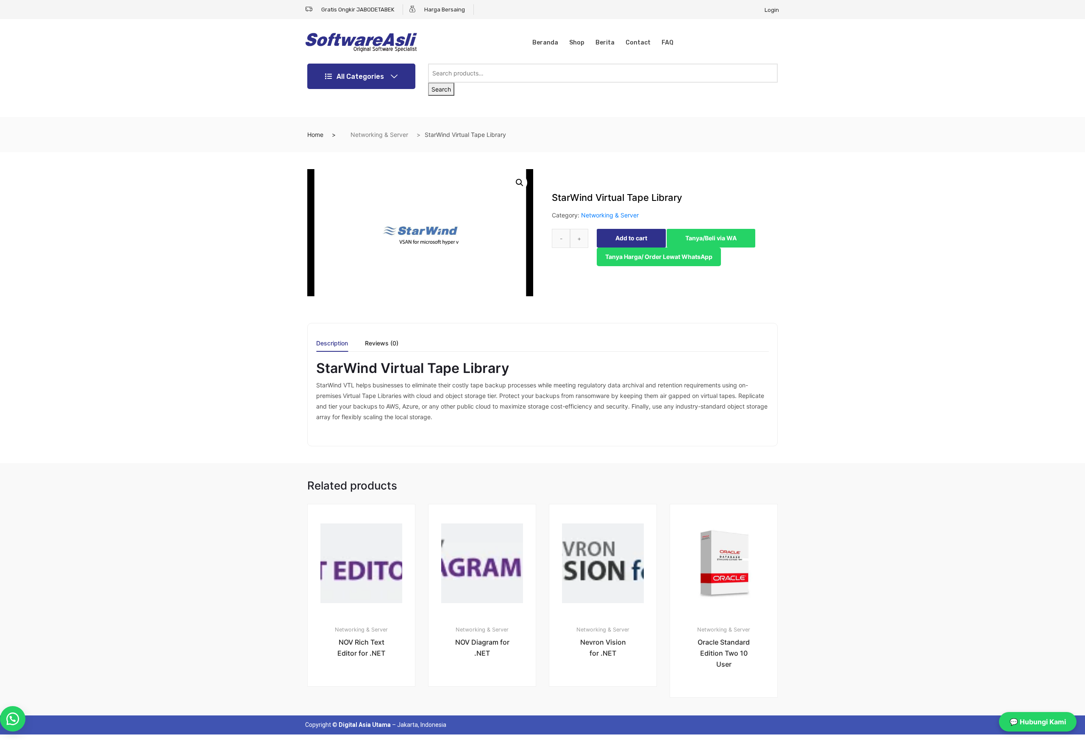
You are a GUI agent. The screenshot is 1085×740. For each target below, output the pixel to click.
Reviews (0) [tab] (381, 343)
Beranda (545, 42)
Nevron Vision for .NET (603, 647)
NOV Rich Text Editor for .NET (361, 647)
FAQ (667, 42)
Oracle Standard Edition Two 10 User (724, 653)
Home (315, 134)
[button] (519, 182)
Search (441, 89)
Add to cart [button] (366, 715)
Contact (638, 42)
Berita (605, 42)
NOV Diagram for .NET (482, 647)
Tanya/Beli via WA (711, 238)
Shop (576, 42)
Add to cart (631, 238)
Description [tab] (332, 343)
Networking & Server (379, 134)
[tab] (332, 346)
